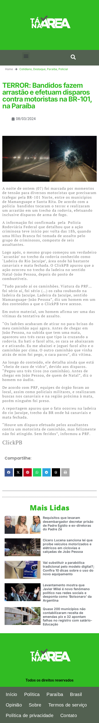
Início (11, 694)
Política (32, 694)
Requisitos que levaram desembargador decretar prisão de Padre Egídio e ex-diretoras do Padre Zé (68, 523)
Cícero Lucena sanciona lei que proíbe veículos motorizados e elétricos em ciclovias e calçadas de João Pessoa (68, 545)
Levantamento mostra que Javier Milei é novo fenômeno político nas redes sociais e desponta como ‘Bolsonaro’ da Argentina (67, 592)
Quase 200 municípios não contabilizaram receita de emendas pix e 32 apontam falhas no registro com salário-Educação (67, 616)
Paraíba (52, 69)
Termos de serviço (67, 704)
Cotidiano (25, 69)
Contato (68, 715)
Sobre (35, 704)
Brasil (76, 694)
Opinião (14, 704)
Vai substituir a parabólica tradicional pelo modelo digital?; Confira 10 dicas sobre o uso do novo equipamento (68, 568)
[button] (26, 56)
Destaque (39, 69)
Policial (63, 69)
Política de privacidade (29, 715)
